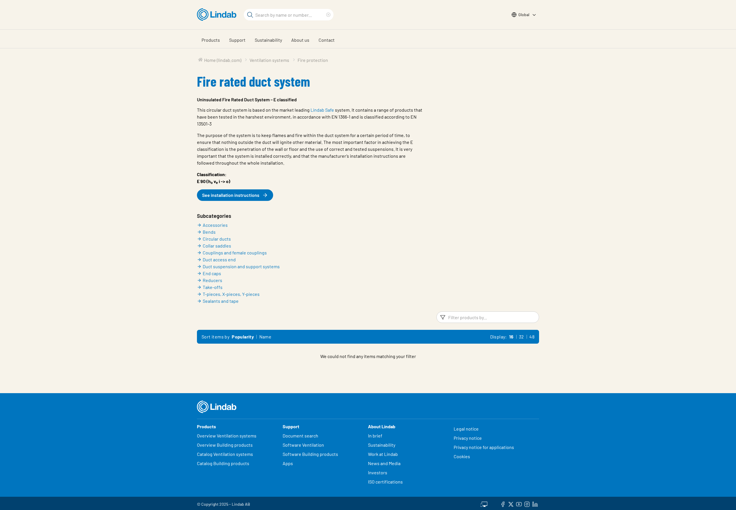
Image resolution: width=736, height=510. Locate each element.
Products (211, 40)
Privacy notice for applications (484, 447)
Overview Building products (225, 445)
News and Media (384, 463)
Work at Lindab (383, 454)
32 (521, 336)
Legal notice (466, 428)
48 (531, 336)
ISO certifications (385, 481)
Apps (288, 463)
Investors (377, 472)
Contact (327, 40)
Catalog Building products (223, 463)
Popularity (243, 336)
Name (265, 336)
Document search (300, 435)
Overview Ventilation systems (226, 435)
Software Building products (310, 454)
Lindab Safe (322, 110)
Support (237, 40)
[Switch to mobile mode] (483, 503)
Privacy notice (468, 438)
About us (300, 40)
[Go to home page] (218, 15)
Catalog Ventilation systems (225, 454)
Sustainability (268, 40)
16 (511, 336)
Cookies (462, 456)
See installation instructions (230, 195)
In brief (375, 435)
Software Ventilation (303, 445)
